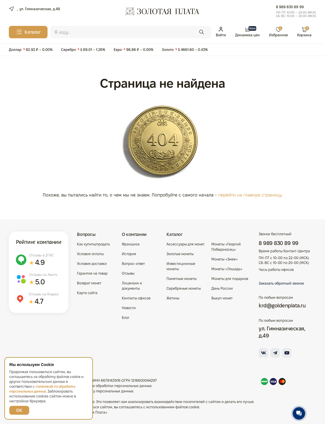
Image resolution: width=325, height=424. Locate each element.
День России (222, 288)
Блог (125, 318)
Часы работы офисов (276, 270)
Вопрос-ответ (133, 264)
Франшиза (131, 244)
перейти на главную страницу (249, 195)
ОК (19, 410)
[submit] (202, 32)
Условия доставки (92, 264)
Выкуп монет (222, 298)
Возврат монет (89, 283)
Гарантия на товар (92, 273)
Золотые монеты (180, 254)
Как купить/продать (93, 244)
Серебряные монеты (183, 288)
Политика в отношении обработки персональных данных (104, 386)
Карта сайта (87, 293)
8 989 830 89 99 (290, 7)
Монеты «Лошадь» (226, 269)
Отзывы (128, 273)
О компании (134, 234)
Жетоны (172, 298)
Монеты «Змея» (224, 259)
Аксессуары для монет (185, 244)
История (129, 254)
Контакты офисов (136, 298)
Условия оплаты (90, 254)
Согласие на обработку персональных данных (94, 391)
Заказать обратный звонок (281, 283)
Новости (129, 308)
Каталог (174, 234)
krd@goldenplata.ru (282, 305)
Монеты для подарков (229, 279)
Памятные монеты (181, 279)
